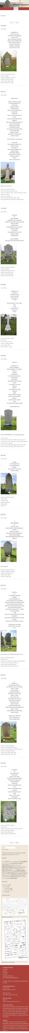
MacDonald (7, 502)
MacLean (12, 830)
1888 (10, 199)
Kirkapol (13, 74)
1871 (5, 275)
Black (3, 861)
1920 (17, 199)
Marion (23, 661)
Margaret (20, 661)
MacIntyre (16, 868)
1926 (15, 446)
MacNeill (13, 871)
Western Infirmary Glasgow (19, 439)
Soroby (6, 438)
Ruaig (16, 191)
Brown (6, 443)
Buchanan (11, 861)
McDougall (18, 873)
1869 (5, 666)
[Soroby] (15, 915)
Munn (10, 196)
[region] (14, 3)
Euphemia (11, 749)
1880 (7, 82)
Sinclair (7, 878)
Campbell (7, 272)
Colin (16, 441)
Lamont (6, 196)
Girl (10, 341)
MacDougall (7, 750)
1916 (17, 666)
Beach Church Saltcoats (9, 191)
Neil (21, 828)
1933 (20, 199)
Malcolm (15, 661)
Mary (14, 77)
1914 (15, 199)
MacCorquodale (18, 865)
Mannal (5, 439)
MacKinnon (11, 662)
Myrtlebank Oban (11, 747)
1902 (12, 275)
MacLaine (14, 870)
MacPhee (7, 343)
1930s (18, 197)
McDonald (7, 79)
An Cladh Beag (8, 74)
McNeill (12, 876)
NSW (5, 340)
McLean (11, 79)
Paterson (3, 878)
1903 (12, 199)
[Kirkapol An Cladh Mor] (15, 960)
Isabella (2, 194)
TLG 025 (3, 208)
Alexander (8, 270)
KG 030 (3, 284)
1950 (22, 446)
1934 (20, 446)
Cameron (16, 861)
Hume (9, 863)
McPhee (11, 343)
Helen (25, 192)
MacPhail (18, 871)
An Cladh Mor (7, 189)
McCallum (4, 873)
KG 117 (3, 675)
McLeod (4, 876)
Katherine (26, 441)
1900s (9, 197)
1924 (12, 82)
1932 (17, 446)
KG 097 (3, 514)
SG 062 (3, 355)
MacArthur (6, 865)
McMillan (8, 876)
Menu (16, 8)
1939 (22, 199)
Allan (7, 500)
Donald (19, 192)
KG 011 (3, 91)
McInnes (4, 875)
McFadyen (24, 873)
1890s (12, 444)
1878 (5, 446)
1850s (6, 752)
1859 (5, 754)
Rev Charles (6, 194)
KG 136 (3, 763)
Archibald (8, 77)
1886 (10, 82)
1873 (5, 82)
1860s (6, 664)
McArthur (23, 871)
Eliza (22, 192)
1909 (12, 666)
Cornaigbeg (6, 76)
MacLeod (4, 871)
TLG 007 (3, 25)
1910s (12, 197)
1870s (6, 81)
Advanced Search (5, 849)
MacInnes (13, 750)
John (14, 270)
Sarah (21, 749)
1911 (7, 346)
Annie (9, 441)
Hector (11, 77)
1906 (12, 833)
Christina (16, 192)
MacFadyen (7, 830)
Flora (11, 270)
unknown (10, 346)
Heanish (5, 659)
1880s (9, 81)
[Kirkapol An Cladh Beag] (7, 917)
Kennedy (14, 863)
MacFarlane (5, 868)
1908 (15, 833)
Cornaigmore (6, 268)
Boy (6, 341)
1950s (24, 444)
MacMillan (9, 871)
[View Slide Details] (14, 3)
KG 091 (3, 455)
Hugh (22, 441)
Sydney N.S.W (11, 439)
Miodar (5, 827)
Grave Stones (5, 885)
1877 (7, 275)
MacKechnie (20, 868)
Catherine (8, 192)
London (5, 747)
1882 (5, 199)
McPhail (17, 876)
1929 (15, 754)
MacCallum (12, 865)
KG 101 (3, 585)
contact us (25, 1013)
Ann (6, 441)
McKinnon (16, 662)
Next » (17, 22)
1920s (12, 81)
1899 (10, 446)
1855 (5, 833)
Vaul (16, 747)
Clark (3, 863)
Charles (11, 192)
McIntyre (9, 875)
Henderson (6, 863)
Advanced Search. (15, 854)
